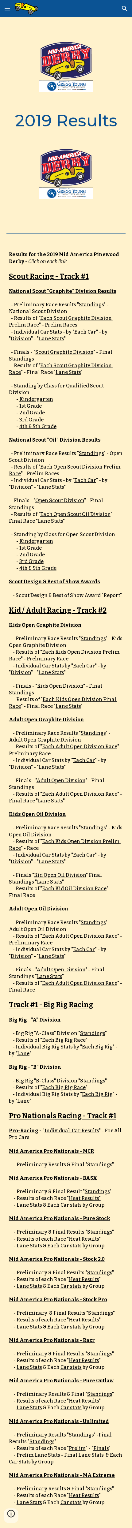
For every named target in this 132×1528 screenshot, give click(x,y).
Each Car (85, 332)
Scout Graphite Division (64, 352)
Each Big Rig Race (64, 1040)
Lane (23, 1053)
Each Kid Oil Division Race (74, 888)
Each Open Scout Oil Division (75, 514)
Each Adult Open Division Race (79, 746)
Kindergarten (36, 399)
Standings (91, 305)
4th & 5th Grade (37, 426)
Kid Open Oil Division (60, 875)
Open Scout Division (59, 500)
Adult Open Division (61, 780)
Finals (101, 1448)
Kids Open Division (60, 686)
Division (21, 339)
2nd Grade (32, 413)
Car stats (71, 1205)
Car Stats (20, 1462)
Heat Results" (85, 1198)
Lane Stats (51, 339)
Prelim (77, 1448)
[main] (66, 120)
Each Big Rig (97, 1047)
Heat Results (84, 1239)
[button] (7, 8)
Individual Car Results (72, 1131)
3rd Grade (31, 420)
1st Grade (30, 406)
